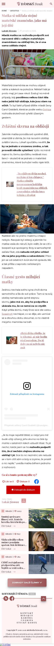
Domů (4, 11)
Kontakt (27, 613)
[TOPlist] (5, 644)
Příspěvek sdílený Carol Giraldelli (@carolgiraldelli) (28, 425)
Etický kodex (27, 622)
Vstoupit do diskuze (24, 489)
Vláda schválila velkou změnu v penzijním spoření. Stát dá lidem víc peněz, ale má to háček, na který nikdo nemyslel (14, 545)
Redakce (27, 615)
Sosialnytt (7, 313)
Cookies (27, 620)
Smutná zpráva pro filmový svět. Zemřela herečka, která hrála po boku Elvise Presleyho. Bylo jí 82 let (13, 522)
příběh (32, 594)
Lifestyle (14, 11)
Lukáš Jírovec (9, 31)
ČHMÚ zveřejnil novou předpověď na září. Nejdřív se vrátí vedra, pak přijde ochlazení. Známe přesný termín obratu (12, 569)
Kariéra (27, 618)
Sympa (47, 109)
